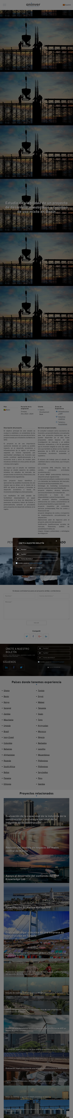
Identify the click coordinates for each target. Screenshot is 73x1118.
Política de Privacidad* (35, 563)
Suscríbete (37, 568)
